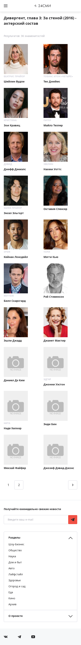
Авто (11, 568)
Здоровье (14, 580)
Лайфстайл (15, 574)
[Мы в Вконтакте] (6, 637)
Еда (10, 592)
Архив (12, 604)
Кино (11, 598)
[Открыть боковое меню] (6, 5)
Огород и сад (16, 586)
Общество (15, 550)
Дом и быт (15, 562)
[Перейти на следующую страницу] (72, 484)
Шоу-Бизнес (16, 544)
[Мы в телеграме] (19, 637)
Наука (12, 556)
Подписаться (72, 519)
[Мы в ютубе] (33, 637)
